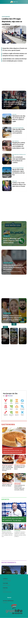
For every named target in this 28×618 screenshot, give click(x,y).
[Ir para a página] (14, 2)
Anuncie (9, 597)
